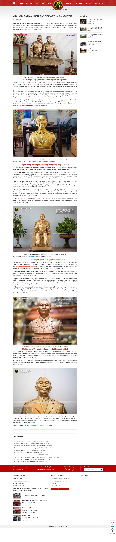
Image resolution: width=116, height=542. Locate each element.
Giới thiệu (20, 3)
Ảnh (49, 3)
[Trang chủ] (14, 3)
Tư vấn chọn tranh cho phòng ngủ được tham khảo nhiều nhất (29, 445)
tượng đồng (31, 256)
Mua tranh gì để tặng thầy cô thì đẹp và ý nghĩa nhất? (27, 461)
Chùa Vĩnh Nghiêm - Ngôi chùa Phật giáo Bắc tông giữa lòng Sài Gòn (95, 29)
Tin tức (37, 3)
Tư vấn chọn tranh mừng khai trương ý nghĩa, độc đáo (27, 441)
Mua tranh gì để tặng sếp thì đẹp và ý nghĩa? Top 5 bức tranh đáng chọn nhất (33, 457)
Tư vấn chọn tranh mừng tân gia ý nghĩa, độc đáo (26, 450)
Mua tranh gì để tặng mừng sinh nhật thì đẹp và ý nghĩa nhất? (29, 459)
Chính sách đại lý (56, 485)
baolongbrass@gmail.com (46, 469)
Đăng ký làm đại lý (60, 489)
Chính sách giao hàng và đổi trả (59, 481)
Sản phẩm (29, 3)
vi (102, 3)
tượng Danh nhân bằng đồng (36, 161)
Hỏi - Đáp (54, 483)
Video (75, 3)
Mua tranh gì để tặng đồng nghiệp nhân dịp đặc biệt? (27, 452)
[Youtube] (73, 469)
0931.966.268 (31, 502)
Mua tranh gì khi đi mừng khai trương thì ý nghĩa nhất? (27, 454)
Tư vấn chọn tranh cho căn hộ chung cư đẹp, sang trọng (28, 443)
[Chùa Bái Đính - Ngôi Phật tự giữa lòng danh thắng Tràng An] (83, 43)
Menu (98, 3)
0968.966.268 (19, 469)
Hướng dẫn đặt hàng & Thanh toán (60, 478)
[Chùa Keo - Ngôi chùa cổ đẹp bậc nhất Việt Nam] (83, 50)
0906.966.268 (31, 512)
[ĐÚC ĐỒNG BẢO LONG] (58, 5)
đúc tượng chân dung (30, 425)
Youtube (112, 524)
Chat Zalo (112, 529)
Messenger (112, 533)
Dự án (44, 3)
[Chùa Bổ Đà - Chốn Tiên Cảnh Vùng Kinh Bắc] (83, 21)
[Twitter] (69, 469)
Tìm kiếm (89, 3)
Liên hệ (81, 3)
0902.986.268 (31, 520)
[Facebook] (66, 469)
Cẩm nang (68, 3)
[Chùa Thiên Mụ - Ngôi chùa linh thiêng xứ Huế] (83, 36)
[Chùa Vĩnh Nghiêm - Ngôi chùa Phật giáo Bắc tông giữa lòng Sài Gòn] (83, 29)
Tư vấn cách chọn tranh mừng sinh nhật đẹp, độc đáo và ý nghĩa (30, 448)
